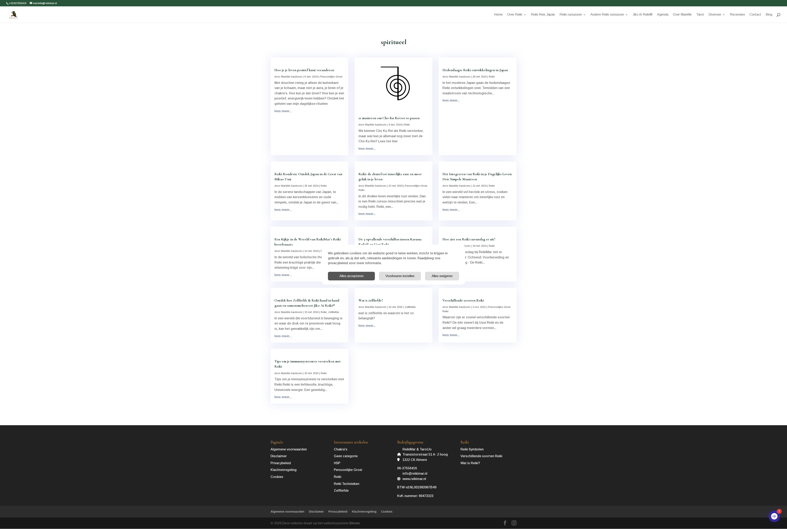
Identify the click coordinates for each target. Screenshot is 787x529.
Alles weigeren (442, 276)
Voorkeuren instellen (400, 276)
